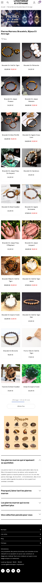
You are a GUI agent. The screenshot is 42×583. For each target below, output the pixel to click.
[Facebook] (3, 571)
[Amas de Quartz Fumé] (31, 373)
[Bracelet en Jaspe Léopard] (31, 229)
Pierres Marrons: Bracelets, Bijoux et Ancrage (19, 7)
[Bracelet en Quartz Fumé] (10, 301)
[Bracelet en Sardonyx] (31, 157)
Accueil (3, 7)
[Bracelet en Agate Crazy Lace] (31, 121)
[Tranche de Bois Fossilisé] (10, 373)
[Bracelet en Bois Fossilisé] (10, 193)
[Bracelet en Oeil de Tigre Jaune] (31, 265)
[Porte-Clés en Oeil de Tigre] (31, 337)
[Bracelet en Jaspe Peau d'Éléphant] (10, 229)
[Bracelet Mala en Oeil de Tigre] (10, 265)
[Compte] (34, 2)
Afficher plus (21, 406)
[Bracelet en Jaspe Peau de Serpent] (10, 157)
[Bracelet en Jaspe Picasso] (10, 85)
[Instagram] (8, 571)
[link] (21, 18)
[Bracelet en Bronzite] (10, 337)
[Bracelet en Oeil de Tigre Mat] (31, 301)
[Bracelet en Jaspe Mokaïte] (31, 85)
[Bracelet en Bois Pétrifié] (10, 121)
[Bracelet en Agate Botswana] (31, 193)
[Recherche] (8, 2)
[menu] (2, 2)
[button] (21, 461)
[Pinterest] (13, 571)
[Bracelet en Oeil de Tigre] (10, 52)
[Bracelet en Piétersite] (31, 52)
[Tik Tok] (18, 571)
